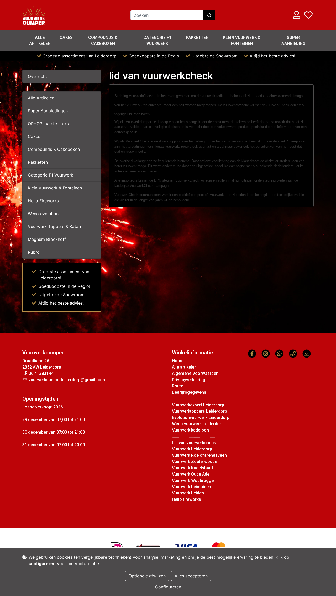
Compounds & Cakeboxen (103, 40)
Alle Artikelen (41, 97)
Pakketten (197, 37)
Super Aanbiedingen (48, 110)
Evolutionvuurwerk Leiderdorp (200, 417)
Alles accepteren (191, 575)
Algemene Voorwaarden (195, 373)
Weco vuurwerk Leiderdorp (198, 423)
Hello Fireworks (43, 200)
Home (177, 360)
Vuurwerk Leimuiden (191, 486)
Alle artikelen (40, 40)
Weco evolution (43, 213)
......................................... (193, 398)
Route (177, 386)
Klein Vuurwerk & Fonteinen (242, 40)
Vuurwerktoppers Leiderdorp (199, 411)
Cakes (66, 37)
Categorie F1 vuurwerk (157, 40)
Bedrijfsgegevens (189, 392)
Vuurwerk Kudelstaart (192, 467)
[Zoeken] (209, 15)
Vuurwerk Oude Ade (190, 474)
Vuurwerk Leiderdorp (192, 448)
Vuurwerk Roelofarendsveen (199, 455)
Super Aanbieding (293, 40)
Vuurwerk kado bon (190, 430)
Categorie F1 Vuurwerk (50, 175)
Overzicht (37, 76)
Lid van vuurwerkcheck (194, 442)
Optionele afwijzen (147, 575)
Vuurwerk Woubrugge (193, 480)
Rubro (34, 252)
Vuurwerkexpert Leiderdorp (198, 404)
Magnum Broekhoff (47, 239)
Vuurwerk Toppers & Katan (54, 226)
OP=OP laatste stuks (48, 123)
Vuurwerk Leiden (188, 493)
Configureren (168, 586)
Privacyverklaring (188, 379)
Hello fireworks (186, 499)
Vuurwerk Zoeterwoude (194, 461)
